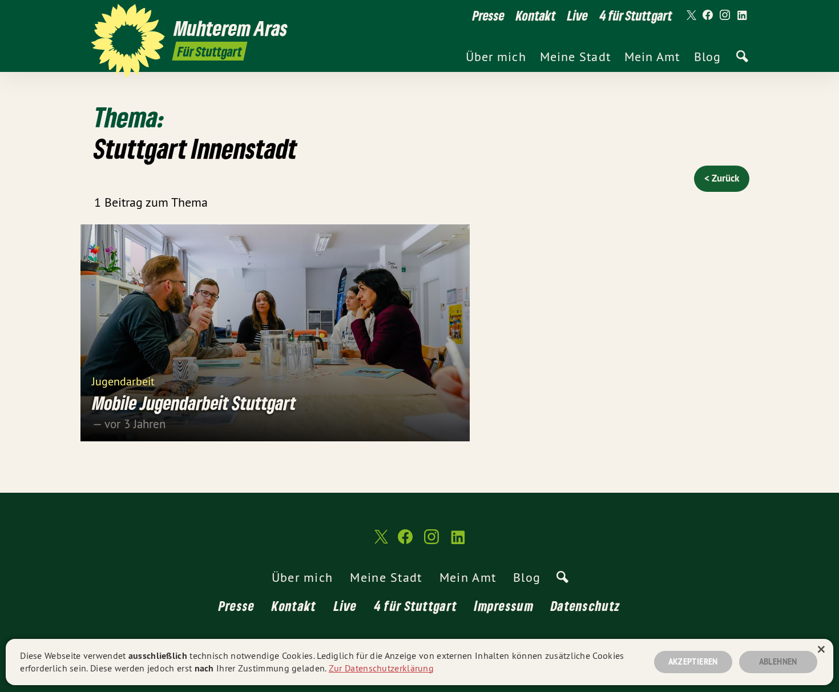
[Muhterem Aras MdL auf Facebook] (707, 15)
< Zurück (721, 178)
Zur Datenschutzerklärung (381, 668)
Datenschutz (585, 605)
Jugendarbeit (123, 380)
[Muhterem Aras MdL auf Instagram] (724, 15)
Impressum (504, 605)
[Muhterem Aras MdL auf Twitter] (690, 15)
